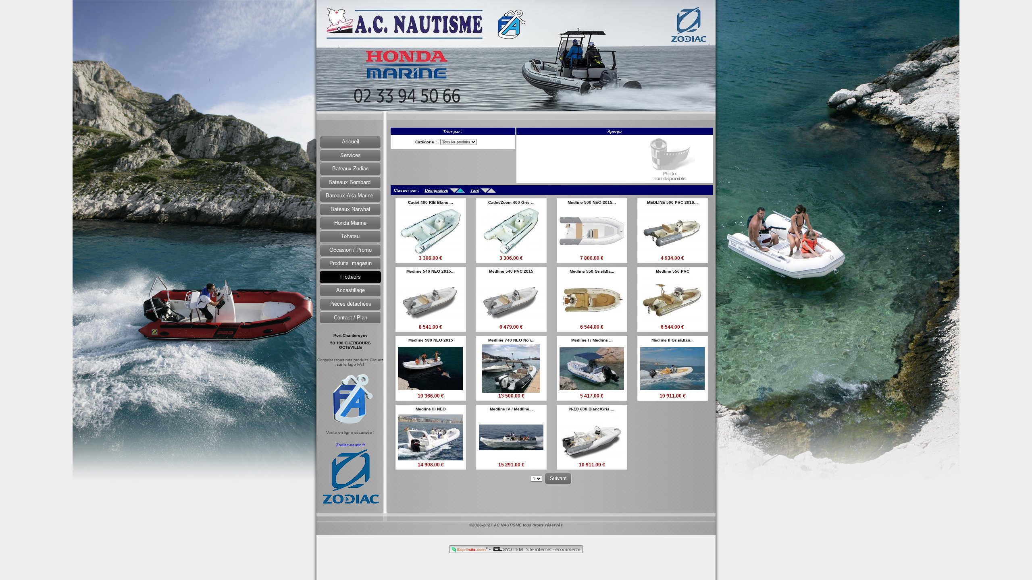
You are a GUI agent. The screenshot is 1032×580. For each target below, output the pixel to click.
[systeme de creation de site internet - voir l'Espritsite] (470, 550)
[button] (350, 142)
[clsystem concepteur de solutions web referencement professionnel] (537, 550)
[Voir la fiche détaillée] (430, 252)
